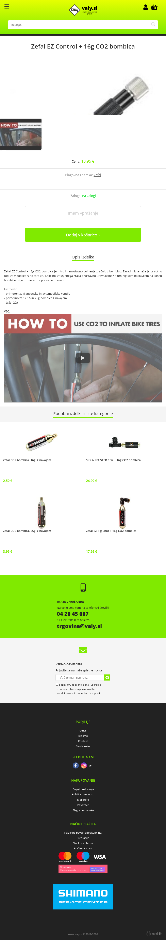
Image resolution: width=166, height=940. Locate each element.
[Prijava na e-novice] (107, 677)
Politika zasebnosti (83, 794)
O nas (83, 730)
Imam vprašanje (83, 213)
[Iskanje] (153, 24)
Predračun (83, 838)
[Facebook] (76, 766)
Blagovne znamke (83, 810)
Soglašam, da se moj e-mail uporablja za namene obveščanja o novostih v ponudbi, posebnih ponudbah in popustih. (79, 689)
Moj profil (83, 799)
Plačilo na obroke (83, 843)
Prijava (148, 7)
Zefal (97, 175)
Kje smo (83, 736)
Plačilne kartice (83, 848)
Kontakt (83, 741)
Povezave (83, 805)
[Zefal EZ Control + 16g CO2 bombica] (83, 88)
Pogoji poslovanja (83, 789)
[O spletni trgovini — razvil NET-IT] (154, 934)
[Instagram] (84, 766)
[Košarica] (154, 7)
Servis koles (83, 746)
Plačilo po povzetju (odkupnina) (83, 832)
